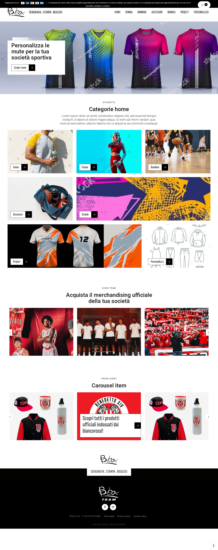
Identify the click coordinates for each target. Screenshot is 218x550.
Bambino (142, 12)
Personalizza (201, 12)
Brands (171, 12)
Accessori (157, 12)
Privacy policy (124, 516)
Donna (128, 12)
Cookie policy (140, 516)
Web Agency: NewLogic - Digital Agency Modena (109, 524)
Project (185, 12)
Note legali (109, 516)
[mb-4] (109, 459)
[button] (215, 59)
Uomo (117, 12)
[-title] (41, 416)
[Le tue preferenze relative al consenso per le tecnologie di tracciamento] (213, 545)
